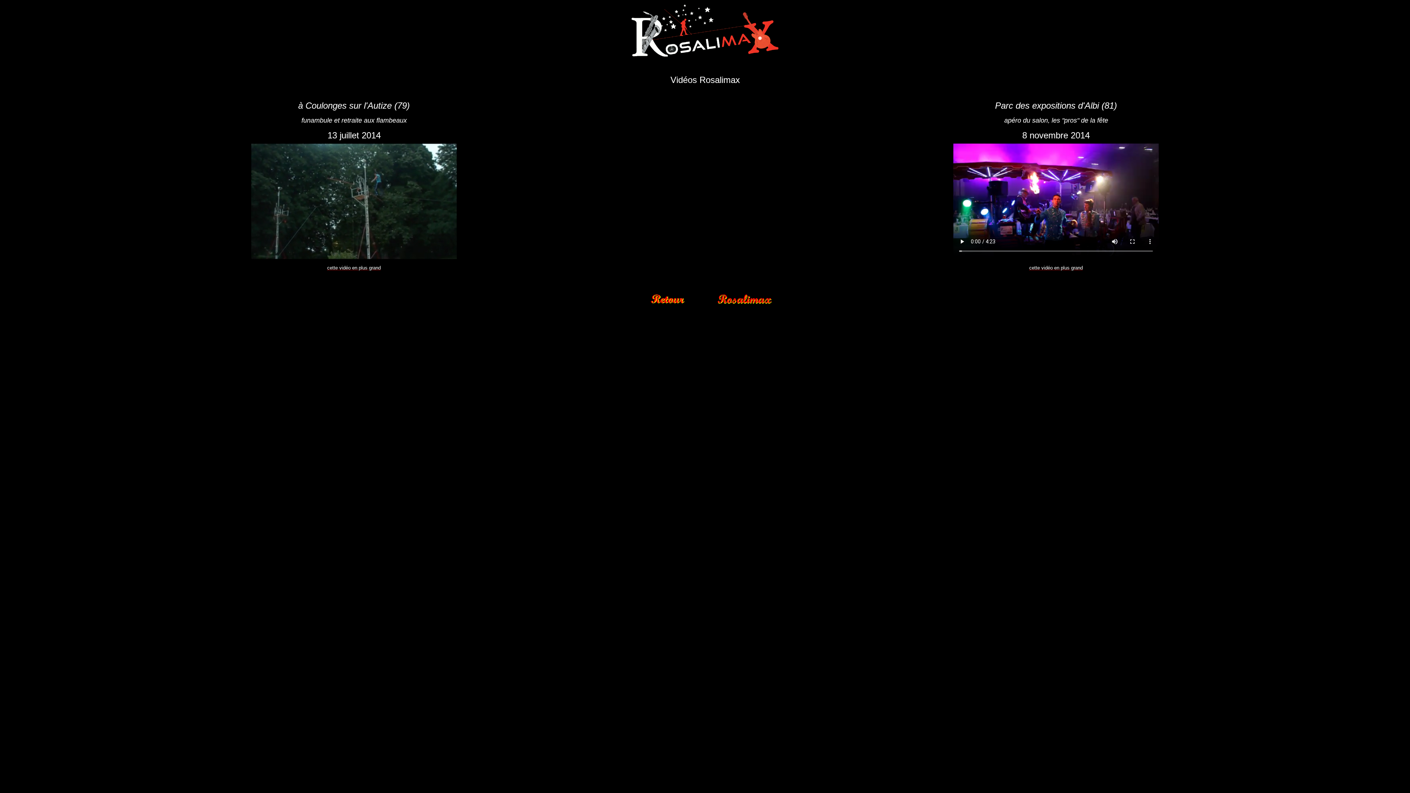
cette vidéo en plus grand (354, 268)
